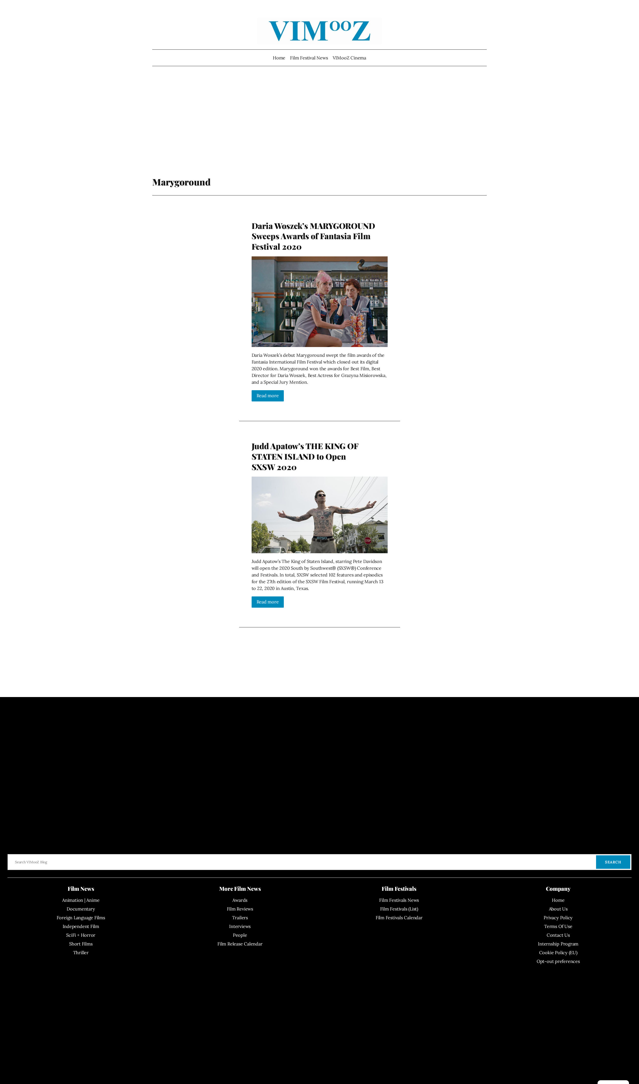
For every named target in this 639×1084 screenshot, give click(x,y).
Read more (268, 395)
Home (279, 58)
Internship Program (558, 944)
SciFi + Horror (80, 935)
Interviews (240, 926)
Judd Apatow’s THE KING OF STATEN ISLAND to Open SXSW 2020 (305, 456)
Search (613, 862)
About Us (558, 909)
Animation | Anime (80, 900)
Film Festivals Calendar (399, 917)
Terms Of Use (558, 926)
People (240, 935)
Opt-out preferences (558, 961)
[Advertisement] (319, 124)
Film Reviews (240, 909)
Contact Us (558, 935)
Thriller (81, 952)
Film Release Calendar (239, 944)
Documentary (81, 909)
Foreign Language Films (81, 917)
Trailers (240, 917)
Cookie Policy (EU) (558, 952)
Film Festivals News (399, 900)
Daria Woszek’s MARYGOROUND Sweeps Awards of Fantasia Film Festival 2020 (313, 236)
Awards (239, 900)
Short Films (81, 944)
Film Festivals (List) (399, 909)
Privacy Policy (558, 917)
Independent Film (81, 926)
